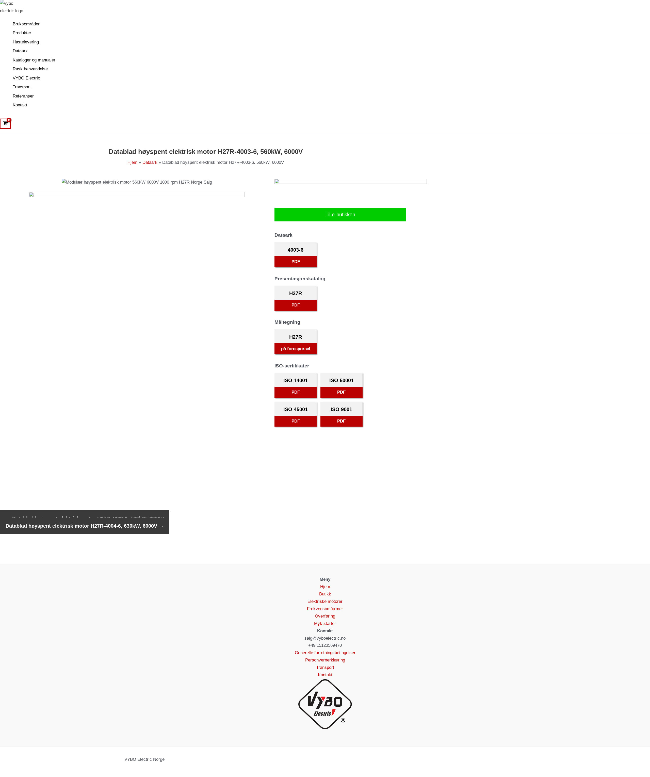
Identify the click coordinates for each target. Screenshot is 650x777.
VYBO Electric (26, 78)
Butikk (325, 594)
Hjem (325, 586)
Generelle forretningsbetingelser (325, 652)
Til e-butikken (340, 214)
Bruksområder (26, 24)
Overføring (325, 616)
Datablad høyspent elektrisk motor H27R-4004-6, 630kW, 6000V (85, 526)
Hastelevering (26, 42)
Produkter (22, 32)
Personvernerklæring (325, 660)
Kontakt (20, 105)
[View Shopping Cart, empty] (5, 124)
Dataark (20, 50)
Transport (22, 87)
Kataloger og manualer (34, 60)
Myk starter (325, 623)
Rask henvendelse (30, 69)
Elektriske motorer (325, 601)
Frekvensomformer (325, 608)
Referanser (23, 96)
